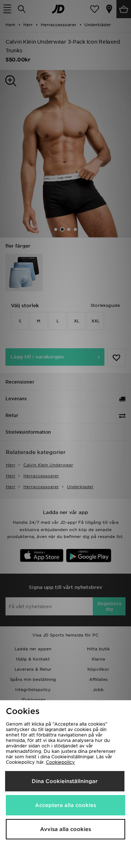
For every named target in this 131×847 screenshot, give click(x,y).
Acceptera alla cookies (65, 805)
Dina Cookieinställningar (65, 781)
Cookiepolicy (60, 762)
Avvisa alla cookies (65, 829)
